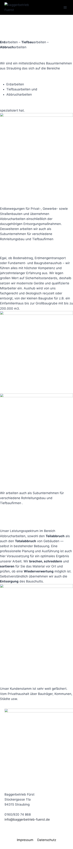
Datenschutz (46, 840)
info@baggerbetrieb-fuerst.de (27, 819)
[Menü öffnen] (65, 7)
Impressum (25, 840)
